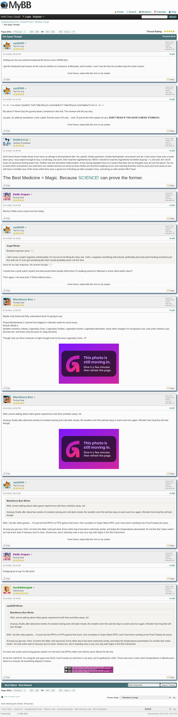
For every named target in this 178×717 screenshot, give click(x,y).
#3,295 (172, 238)
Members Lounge (42, 22)
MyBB (13, 714)
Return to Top (49, 709)
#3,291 (172, 54)
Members (146, 12)
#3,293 (172, 151)
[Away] (30, 140)
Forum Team (7, 709)
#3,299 (172, 565)
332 (52, 32)
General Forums (26, 22)
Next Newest (25, 685)
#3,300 (172, 598)
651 (60, 32)
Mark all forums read (83, 709)
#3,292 (172, 99)
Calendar (161, 12)
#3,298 (172, 493)
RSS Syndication (100, 709)
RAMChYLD (20, 139)
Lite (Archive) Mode (65, 709)
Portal (120, 12)
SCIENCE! (88, 177)
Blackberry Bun (23, 299)
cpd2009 (18, 43)
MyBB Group (33, 714)
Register (37, 17)
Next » (67, 32)
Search (132, 12)
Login (28, 17)
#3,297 (172, 408)
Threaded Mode (169, 36)
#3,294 (172, 205)
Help (173, 12)
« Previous (17, 32)
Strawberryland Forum (10, 22)
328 (31, 32)
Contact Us (18, 709)
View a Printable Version (12, 696)
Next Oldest (11, 685)
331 (47, 32)
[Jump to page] (73, 31)
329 (36, 32)
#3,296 (172, 310)
